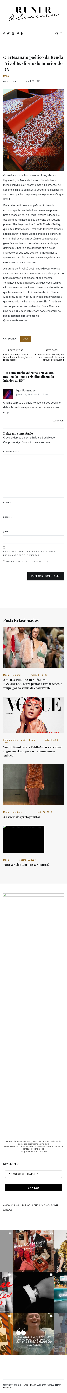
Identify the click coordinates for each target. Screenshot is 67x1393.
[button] (33, 1251)
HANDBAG (25, 1205)
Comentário (11, 451)
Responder (57, 421)
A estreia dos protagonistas (21, 817)
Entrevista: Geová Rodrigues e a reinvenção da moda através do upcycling (49, 355)
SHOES (46, 1205)
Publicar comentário (45, 576)
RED (41, 1205)
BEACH (17, 1205)
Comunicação (10, 740)
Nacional (16, 675)
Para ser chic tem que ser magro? (26, 865)
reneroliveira (10, 81)
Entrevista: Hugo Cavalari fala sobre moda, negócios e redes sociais (17, 355)
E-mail (7, 517)
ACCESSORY (8, 1205)
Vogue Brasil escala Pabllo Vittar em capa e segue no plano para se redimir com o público (32, 751)
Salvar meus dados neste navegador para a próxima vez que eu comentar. (29, 554)
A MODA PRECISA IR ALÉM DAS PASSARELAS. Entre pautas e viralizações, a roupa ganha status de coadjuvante (32, 684)
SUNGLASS (7, 1210)
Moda (6, 76)
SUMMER (54, 1205)
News (32, 740)
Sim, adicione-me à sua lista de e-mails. (28, 562)
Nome (7, 502)
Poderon (7, 1387)
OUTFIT (35, 1205)
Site (5, 532)
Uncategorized (19, 812)
